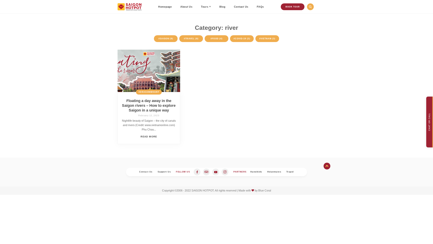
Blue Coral (264, 190)
